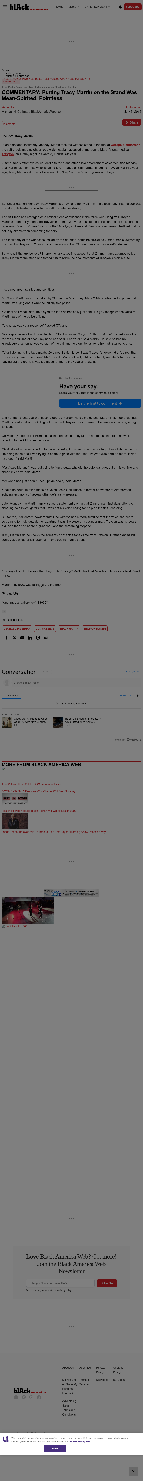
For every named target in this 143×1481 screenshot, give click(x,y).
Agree (54, 1448)
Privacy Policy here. (80, 1441)
